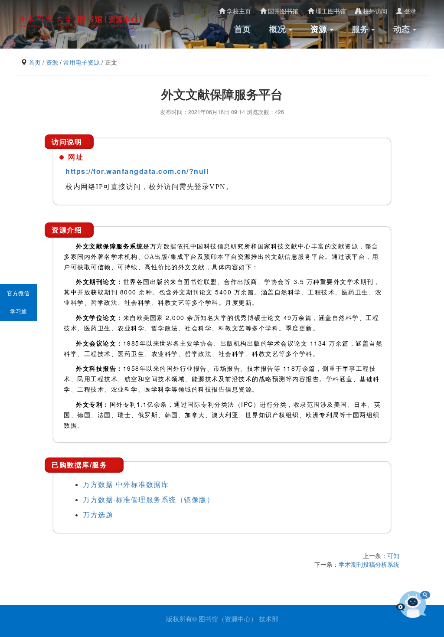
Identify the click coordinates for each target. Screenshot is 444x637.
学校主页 (238, 11)
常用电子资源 (81, 62)
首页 (242, 29)
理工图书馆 (330, 11)
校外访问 (374, 11)
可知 (393, 555)
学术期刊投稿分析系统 (369, 564)
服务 (361, 29)
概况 (278, 29)
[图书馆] (81, 20)
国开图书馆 (282, 11)
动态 (402, 29)
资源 (319, 29)
